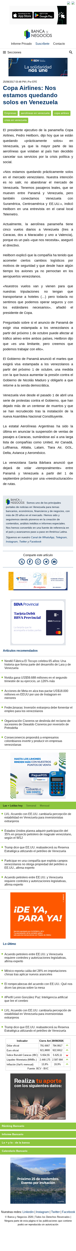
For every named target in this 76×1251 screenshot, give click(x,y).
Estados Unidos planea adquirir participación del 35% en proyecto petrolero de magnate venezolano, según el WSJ (38, 834)
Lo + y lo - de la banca (16, 1142)
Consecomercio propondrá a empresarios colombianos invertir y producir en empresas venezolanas (33, 741)
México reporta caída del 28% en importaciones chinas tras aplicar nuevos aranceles (35, 972)
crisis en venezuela (15, 120)
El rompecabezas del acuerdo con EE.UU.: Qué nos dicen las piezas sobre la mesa (38, 985)
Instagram (12, 541)
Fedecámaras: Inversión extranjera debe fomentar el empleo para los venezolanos (38, 709)
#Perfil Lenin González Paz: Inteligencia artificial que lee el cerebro (36, 999)
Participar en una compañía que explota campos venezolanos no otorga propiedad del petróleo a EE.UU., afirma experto (36, 864)
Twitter (23, 541)
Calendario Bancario (14, 1150)
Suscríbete (42, 43)
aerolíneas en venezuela (35, 113)
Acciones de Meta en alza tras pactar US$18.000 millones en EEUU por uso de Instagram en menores (36, 694)
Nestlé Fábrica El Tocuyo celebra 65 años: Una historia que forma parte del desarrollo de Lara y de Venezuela (37, 664)
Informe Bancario (12, 1134)
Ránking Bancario (13, 1125)
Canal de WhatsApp (42, 537)
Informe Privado (21, 43)
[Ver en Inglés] (68, 2)
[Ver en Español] (73, 2)
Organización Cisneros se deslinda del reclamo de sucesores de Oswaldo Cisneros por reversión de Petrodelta (37, 724)
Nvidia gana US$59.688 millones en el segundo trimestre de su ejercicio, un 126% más (35, 679)
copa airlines (61, 113)
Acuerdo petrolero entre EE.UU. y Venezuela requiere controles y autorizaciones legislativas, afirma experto (35, 881)
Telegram (61, 537)
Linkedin (28, 1211)
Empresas (10, 113)
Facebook (35, 541)
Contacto (59, 43)
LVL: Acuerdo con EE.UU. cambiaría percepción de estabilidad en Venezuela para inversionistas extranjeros (37, 817)
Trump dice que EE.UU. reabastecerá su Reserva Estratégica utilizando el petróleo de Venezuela (36, 849)
